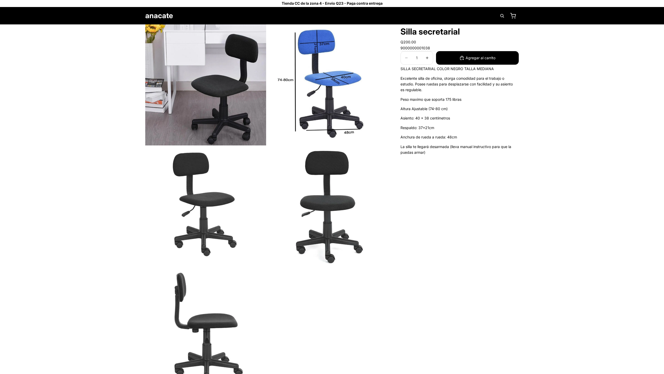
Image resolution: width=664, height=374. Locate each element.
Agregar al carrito (480, 58)
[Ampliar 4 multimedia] (327, 207)
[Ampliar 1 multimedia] (205, 84)
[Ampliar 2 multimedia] (327, 84)
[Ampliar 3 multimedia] (205, 207)
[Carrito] (513, 16)
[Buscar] (502, 16)
